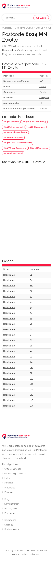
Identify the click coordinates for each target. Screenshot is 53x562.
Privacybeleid (11, 508)
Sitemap (8, 524)
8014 (48, 28)
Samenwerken (11, 504)
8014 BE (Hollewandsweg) (34, 122)
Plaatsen (8, 492)
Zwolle (39, 28)
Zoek (42, 18)
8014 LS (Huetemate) (35, 127)
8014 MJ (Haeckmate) (13, 153)
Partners (8, 483)
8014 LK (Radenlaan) (39, 148)
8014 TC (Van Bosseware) (15, 148)
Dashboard (10, 520)
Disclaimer (9, 513)
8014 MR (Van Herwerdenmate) (18, 143)
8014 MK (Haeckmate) (13, 137)
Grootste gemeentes (15, 473)
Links (7, 478)
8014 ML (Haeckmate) (13, 127)
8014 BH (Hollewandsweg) (15, 132)
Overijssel (7, 28)
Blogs (7, 499)
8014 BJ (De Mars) (11, 122)
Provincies (9, 487)
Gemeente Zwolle (24, 28)
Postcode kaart (12, 529)
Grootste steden (12, 469)
